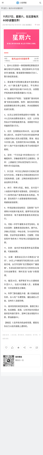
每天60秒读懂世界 (16, 8)
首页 (5, 8)
